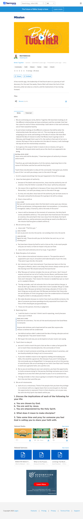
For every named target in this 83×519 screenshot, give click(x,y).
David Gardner (56, 464)
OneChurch (23, 58)
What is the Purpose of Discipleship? (46, 462)
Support (77, 511)
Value (45, 67)
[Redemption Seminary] (41, 482)
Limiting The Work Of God (61, 462)
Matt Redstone (25, 56)
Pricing (43, 511)
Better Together (19, 62)
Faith (26, 67)
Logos (16, 511)
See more (65, 426)
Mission (32, 67)
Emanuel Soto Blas (39, 464)
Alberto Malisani (20, 464)
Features (34, 511)
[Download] (30, 440)
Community (18, 67)
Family (39, 67)
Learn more (58, 9)
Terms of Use (65, 511)
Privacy (53, 511)
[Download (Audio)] (66, 101)
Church (52, 67)
